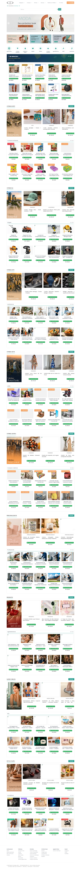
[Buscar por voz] (57, 9)
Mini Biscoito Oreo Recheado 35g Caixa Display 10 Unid (40, 155)
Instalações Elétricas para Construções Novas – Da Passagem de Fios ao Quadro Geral (27, 585)
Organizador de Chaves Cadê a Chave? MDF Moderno (67, 830)
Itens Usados (20, 855)
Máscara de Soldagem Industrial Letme (40, 256)
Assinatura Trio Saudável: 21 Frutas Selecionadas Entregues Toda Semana (54, 340)
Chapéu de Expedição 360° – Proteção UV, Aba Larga (67, 257)
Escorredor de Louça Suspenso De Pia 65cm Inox (67, 421)
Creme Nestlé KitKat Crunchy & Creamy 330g (67, 482)
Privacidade (20, 857)
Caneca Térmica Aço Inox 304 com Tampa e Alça (31, 210)
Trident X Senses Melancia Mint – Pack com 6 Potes (40, 176)
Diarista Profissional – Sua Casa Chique (67, 584)
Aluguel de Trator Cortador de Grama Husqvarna (27, 237)
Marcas (19, 856)
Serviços (42, 2)
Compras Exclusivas (34, 859)
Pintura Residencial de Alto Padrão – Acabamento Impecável (13, 585)
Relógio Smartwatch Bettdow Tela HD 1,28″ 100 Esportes (50, 210)
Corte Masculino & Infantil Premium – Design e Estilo (40, 667)
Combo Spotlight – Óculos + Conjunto (54, 748)
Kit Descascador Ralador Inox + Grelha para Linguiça (27, 728)
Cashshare (32, 856)
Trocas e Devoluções (34, 852)
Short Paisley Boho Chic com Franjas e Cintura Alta (69, 210)
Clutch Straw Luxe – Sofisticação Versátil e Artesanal (50, 292)
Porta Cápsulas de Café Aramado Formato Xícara (31, 619)
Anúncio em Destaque (34, 855)
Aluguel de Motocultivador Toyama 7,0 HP (13, 237)
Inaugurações (44, 852)
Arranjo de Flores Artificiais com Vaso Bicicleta (31, 783)
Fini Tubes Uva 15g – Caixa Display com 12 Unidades (54, 176)
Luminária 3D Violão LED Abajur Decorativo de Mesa (27, 830)
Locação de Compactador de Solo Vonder (40, 237)
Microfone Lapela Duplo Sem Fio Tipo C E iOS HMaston (31, 374)
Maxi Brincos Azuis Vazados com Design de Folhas (67, 810)
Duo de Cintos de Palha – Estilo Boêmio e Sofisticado (69, 292)
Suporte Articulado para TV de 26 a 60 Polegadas (54, 421)
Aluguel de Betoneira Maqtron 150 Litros (14, 256)
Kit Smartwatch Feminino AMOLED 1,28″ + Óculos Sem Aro (54, 728)
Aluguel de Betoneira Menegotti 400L (67, 236)
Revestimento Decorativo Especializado (13, 564)
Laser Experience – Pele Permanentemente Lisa (13, 645)
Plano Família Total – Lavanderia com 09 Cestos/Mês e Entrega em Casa (54, 319)
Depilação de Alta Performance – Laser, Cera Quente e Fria (40, 646)
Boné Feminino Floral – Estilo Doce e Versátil (69, 456)
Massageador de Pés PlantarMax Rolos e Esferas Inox (50, 701)
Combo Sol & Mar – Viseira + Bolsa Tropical (67, 727)
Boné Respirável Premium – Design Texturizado (27, 503)
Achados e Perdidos (45, 855)
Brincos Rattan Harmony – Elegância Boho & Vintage (50, 456)
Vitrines (35, 2)
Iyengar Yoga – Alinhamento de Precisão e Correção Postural (13, 319)
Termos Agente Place (22, 859)
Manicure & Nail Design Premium (27, 666)
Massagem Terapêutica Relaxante (54, 645)
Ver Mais (72, 140)
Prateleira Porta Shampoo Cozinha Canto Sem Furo (69, 374)
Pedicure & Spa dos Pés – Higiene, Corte (13, 666)
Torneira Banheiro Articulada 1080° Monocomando (27, 482)
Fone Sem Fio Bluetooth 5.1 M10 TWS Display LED (13, 399)
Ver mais (70, 56)
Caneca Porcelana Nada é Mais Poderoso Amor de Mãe (69, 538)
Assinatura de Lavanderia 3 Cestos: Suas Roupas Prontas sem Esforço (67, 319)
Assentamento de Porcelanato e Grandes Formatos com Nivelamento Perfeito (40, 564)
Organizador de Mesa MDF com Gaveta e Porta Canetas (40, 421)
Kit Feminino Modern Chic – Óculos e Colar (67, 748)
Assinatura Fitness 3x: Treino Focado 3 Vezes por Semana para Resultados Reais (27, 340)
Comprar (29, 2)
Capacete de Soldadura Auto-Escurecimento (54, 256)
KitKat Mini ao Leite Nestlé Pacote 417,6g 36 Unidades (27, 155)
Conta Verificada (33, 853)
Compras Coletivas (33, 857)
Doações (43, 856)
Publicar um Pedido (52, 2)
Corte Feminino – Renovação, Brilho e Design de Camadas (67, 667)
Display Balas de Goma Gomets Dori (40, 481)
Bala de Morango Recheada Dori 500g (54, 154)
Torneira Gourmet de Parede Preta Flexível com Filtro (40, 400)
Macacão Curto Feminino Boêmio (67, 502)
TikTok (66, 852)
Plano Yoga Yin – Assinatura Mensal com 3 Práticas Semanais (40, 318)
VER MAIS (71, 106)
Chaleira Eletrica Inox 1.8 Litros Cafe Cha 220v (50, 128)
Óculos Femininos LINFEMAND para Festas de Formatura (13, 503)
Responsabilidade (10, 852)
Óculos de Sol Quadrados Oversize (40, 502)
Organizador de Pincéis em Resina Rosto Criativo (40, 810)
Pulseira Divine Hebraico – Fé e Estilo (69, 128)
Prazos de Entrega (33, 850)
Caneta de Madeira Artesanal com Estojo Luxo (54, 830)
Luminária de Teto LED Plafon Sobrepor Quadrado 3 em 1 (54, 400)
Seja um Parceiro (10, 853)
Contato (8, 855)
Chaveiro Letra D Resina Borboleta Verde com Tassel (50, 538)
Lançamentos (44, 853)
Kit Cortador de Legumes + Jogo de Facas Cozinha (40, 728)
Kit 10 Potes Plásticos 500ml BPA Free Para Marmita (27, 421)
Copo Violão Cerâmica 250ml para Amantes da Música (40, 830)
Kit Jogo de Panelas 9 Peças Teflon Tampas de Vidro (67, 400)
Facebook (66, 853)
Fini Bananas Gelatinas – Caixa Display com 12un (67, 176)
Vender (19, 852)
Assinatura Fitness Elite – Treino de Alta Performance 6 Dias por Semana (13, 340)
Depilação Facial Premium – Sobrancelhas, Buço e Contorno (27, 646)
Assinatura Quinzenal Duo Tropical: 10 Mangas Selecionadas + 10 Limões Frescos (40, 340)
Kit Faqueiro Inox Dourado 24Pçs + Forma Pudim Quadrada (13, 728)
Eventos (43, 850)
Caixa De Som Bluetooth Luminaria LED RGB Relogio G (50, 374)
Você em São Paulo (56, 850)
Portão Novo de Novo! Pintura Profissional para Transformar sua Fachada (54, 564)
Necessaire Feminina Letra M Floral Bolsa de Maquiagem (31, 538)
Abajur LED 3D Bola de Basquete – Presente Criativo (54, 810)
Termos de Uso (21, 850)
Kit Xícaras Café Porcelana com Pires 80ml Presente (50, 619)
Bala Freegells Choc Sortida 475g (13, 175)
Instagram (67, 850)
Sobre (8, 850)
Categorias (21, 2)
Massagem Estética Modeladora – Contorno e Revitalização (67, 646)
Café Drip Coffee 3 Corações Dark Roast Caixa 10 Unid (13, 155)
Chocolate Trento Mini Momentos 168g (27, 175)
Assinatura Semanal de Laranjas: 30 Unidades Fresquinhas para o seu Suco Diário (67, 340)
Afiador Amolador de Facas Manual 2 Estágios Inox (13, 482)
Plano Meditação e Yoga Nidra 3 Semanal (27, 317)
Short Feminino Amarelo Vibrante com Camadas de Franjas (54, 503)
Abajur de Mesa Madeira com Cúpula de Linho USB (69, 619)
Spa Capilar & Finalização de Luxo (54, 666)
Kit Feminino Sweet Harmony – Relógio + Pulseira (40, 749)
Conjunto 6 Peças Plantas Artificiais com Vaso (69, 783)
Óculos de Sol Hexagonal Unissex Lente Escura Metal (31, 128)
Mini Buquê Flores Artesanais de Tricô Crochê (50, 783)
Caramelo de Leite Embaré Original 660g (54, 481)
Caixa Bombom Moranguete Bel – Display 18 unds (67, 155)
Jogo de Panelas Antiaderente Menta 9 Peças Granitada (13, 421)
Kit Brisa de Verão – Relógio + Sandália (27, 748)
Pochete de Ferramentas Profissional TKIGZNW (27, 257)
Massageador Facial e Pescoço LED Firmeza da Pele (31, 701)
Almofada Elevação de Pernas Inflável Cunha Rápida (69, 701)
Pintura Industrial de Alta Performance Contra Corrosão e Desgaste (67, 564)
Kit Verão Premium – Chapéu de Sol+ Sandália (13, 749)
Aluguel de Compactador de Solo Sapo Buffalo (54, 237)
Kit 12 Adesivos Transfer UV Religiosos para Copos (31, 456)
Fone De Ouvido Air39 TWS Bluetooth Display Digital (31, 292)
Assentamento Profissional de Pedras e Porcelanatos (27, 564)
